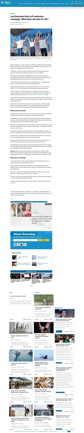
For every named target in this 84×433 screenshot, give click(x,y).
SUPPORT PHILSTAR (78, 5)
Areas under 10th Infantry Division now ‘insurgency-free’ (19, 391)
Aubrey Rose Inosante (40, 422)
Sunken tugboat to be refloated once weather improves (41, 364)
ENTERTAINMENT (55, 3)
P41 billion (15, 88)
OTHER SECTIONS (79, 3)
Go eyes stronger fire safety (18, 296)
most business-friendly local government (34, 94)
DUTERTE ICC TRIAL (56, 7)
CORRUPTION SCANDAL (65, 7)
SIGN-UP (44, 240)
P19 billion (42, 86)
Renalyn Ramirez (15, 423)
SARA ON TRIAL (42, 7)
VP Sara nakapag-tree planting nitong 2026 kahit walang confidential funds (64, 369)
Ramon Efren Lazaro (15, 367)
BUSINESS (43, 3)
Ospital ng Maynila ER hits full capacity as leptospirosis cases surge (20, 420)
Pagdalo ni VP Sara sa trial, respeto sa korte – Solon (63, 416)
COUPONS (72, 3)
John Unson (14, 394)
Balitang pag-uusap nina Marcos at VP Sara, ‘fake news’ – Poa (64, 399)
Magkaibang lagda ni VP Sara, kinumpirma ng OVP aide (64, 320)
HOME (20, 3)
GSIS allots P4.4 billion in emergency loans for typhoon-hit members (43, 419)
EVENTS (67, 3)
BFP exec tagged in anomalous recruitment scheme (41, 336)
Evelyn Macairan (39, 367)
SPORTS (48, 3)
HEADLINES (25, 3)
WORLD (39, 3)
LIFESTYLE (61, 3)
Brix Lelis (13, 339)
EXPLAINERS (80, 7)
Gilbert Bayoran (38, 393)
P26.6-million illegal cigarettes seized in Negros (43, 390)
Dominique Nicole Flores (16, 22)
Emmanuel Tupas (39, 340)
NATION (35, 3)
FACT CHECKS (74, 7)
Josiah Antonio (38, 311)
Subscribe (80, 1)
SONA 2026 (48, 7)
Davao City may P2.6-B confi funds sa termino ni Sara (63, 345)
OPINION (30, 3)
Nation (12, 13)
